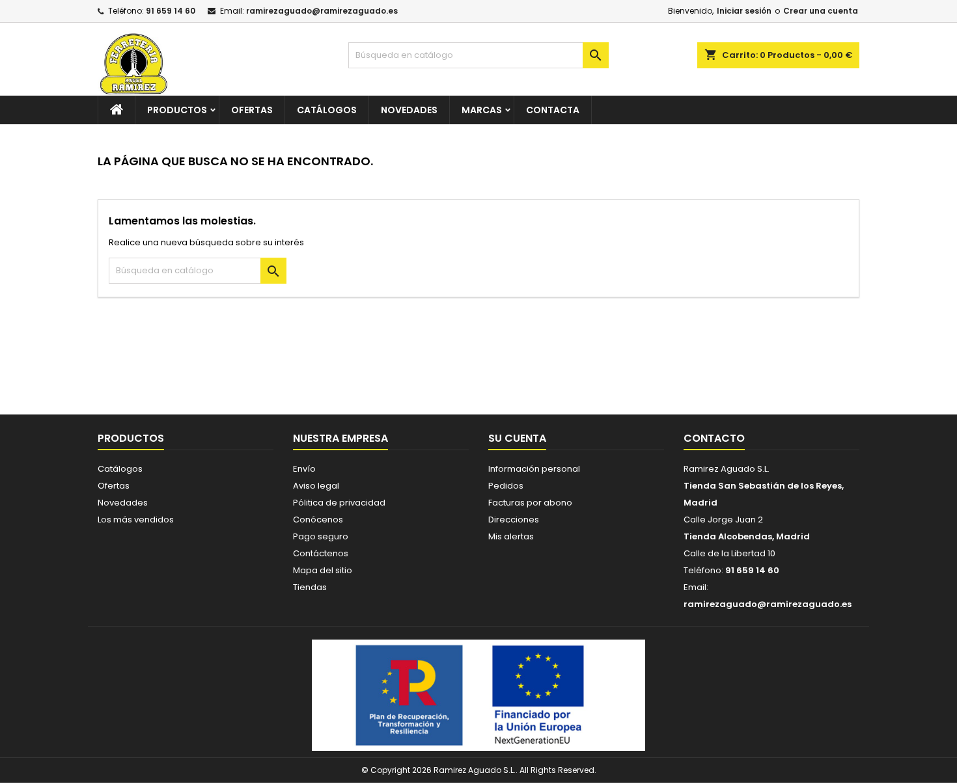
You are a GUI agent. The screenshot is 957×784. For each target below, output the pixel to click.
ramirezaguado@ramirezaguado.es (322, 10)
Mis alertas (511, 536)
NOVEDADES (409, 109)
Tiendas (310, 587)
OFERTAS (252, 109)
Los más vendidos (136, 519)
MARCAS (482, 109)
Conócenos (318, 519)
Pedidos (505, 486)
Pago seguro (320, 536)
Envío (304, 469)
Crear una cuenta (820, 10)
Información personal (534, 469)
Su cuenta (517, 438)
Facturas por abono (530, 502)
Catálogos (327, 109)
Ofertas (114, 486)
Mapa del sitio (322, 570)
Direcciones (513, 519)
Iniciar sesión (744, 10)
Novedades (123, 502)
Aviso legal (316, 486)
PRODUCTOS (177, 109)
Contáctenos (320, 553)
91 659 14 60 (170, 10)
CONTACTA (552, 109)
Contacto (714, 438)
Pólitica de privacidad (339, 502)
